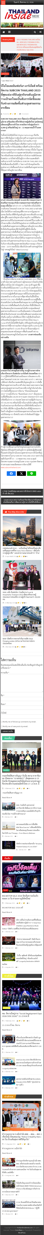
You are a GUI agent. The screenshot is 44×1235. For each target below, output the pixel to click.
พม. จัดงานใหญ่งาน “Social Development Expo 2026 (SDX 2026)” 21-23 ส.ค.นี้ (27, 42)
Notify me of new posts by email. (15, 721)
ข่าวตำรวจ (6, 1123)
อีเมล (3, 699)
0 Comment (25, 109)
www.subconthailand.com (11, 462)
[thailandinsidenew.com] (4, 32)
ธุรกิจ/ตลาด (5, 69)
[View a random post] (40, 32)
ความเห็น (5, 667)
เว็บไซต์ (3, 708)
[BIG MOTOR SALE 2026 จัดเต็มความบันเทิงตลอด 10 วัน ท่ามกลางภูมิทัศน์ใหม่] (21, 872)
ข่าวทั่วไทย (6, 1003)
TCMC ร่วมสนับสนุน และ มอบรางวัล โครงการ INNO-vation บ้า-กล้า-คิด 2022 (22, 487)
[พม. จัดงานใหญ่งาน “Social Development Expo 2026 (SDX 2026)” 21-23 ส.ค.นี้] (21, 990)
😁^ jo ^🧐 (21, 551)
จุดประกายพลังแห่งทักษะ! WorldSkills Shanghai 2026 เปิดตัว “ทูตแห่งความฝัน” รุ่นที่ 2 (28, 1077)
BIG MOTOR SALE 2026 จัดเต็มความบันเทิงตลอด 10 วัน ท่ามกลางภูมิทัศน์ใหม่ (20, 892)
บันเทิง (5, 885)
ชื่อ (2, 690)
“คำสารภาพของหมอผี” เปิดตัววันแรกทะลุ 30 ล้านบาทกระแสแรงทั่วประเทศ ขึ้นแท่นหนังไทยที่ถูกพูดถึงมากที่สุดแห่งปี (29, 937)
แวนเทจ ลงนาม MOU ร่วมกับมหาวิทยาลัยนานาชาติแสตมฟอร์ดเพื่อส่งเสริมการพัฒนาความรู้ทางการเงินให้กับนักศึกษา (22, 496)
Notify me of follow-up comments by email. (19, 716)
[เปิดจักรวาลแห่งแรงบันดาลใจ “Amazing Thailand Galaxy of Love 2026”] (8, 840)
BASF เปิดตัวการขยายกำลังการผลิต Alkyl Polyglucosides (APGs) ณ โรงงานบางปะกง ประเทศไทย (19, 635)
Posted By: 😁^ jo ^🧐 (9, 109)
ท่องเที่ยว (6, 765)
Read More (6, 792)
